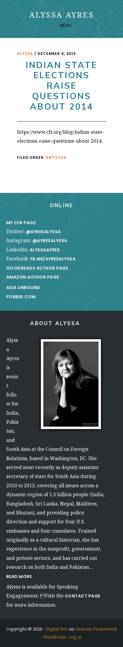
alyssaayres (45, 250)
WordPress (54, 637)
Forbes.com (21, 297)
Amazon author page (32, 277)
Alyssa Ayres (61, 14)
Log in (75, 637)
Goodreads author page (37, 268)
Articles (56, 157)
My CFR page (21, 223)
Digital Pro (57, 629)
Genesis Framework (96, 629)
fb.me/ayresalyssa (53, 259)
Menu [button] (65, 25)
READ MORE (19, 577)
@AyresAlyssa (43, 232)
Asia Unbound (23, 288)
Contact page (82, 596)
